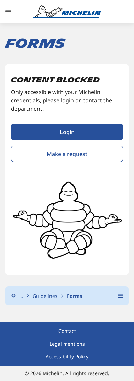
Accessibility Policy (67, 356)
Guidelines (45, 296)
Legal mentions (67, 343)
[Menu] (8, 11)
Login (67, 132)
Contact (67, 331)
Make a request (67, 154)
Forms (74, 296)
